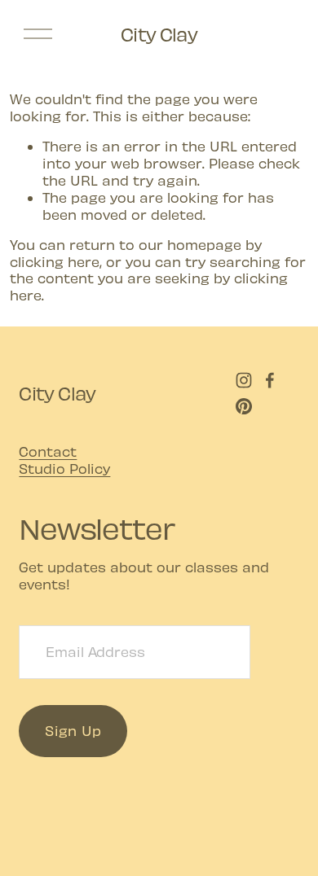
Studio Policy (64, 468)
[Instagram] (244, 380)
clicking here (54, 261)
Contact (48, 451)
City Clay (159, 34)
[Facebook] (270, 380)
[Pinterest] (244, 406)
